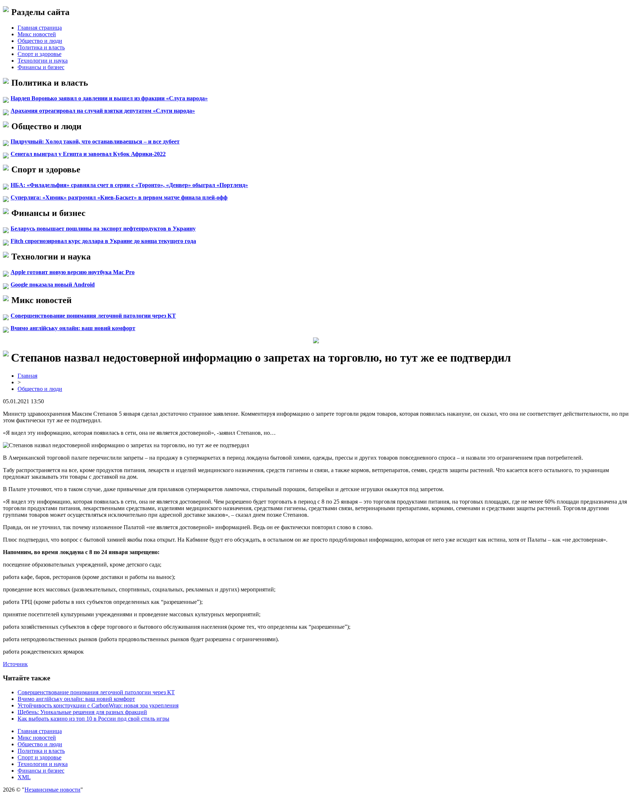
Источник (15, 664)
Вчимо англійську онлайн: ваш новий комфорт (73, 328)
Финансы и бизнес (41, 67)
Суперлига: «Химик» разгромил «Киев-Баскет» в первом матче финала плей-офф (119, 197)
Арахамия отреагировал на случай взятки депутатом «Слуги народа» (103, 111)
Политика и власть (41, 47)
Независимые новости (52, 789)
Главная (27, 376)
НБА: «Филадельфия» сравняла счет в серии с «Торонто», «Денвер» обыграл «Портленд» (129, 185)
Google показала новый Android (53, 284)
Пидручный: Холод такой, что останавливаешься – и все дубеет (95, 141)
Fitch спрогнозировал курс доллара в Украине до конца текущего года (103, 241)
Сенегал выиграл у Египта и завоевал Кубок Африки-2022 (88, 154)
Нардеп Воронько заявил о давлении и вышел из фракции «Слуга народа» (109, 98)
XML (24, 777)
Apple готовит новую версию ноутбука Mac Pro (73, 272)
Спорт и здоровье (39, 54)
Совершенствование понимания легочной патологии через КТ (93, 316)
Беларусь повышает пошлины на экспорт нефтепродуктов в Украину (103, 228)
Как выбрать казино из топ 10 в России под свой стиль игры (93, 718)
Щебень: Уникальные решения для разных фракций (82, 712)
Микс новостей (37, 34)
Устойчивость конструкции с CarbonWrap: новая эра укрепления (98, 705)
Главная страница (40, 28)
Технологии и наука (43, 60)
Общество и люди (40, 41)
